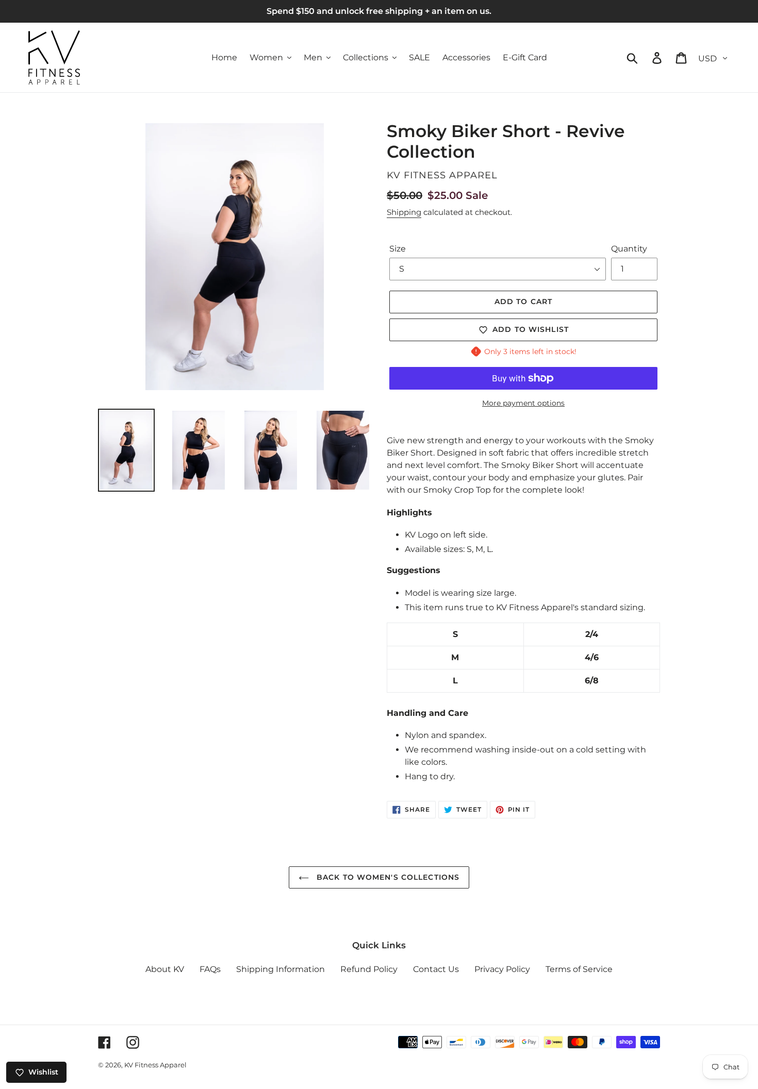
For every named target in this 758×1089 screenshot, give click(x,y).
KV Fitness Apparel (155, 1065)
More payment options (523, 403)
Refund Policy (369, 969)
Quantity (629, 249)
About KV (164, 969)
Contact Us (436, 969)
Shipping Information (280, 969)
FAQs (210, 969)
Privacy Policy (502, 969)
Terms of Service (579, 969)
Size (397, 249)
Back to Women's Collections (386, 877)
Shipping (404, 212)
